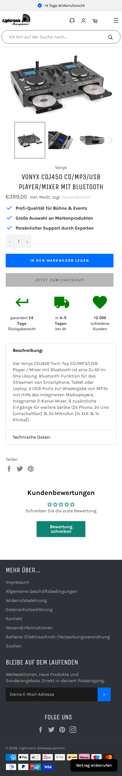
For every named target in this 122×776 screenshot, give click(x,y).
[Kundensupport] (72, 21)
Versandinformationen (29, 627)
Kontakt (14, 618)
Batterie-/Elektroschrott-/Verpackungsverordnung (58, 636)
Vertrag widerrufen (94, 765)
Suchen (14, 646)
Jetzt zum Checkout (59, 280)
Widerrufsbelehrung (26, 600)
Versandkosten (76, 197)
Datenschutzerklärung (29, 609)
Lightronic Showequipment (42, 748)
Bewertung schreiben (61, 529)
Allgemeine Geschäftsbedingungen (41, 591)
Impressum (17, 582)
